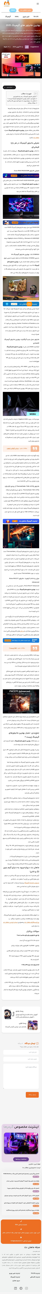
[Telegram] (21, 1288)
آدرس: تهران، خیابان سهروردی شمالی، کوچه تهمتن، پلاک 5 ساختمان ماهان (21, 1233)
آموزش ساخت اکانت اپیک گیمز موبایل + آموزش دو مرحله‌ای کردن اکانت (26, 1016)
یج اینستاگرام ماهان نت (31, 922)
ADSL (17, 16)
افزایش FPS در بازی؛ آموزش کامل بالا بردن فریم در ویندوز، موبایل (21, 1196)
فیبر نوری (26, 16)
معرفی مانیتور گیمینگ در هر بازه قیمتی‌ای (24, 97)
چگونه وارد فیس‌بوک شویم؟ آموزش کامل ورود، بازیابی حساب (22, 1181)
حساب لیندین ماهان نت (10, 922)
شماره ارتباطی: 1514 (21, 1225)
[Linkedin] (15, 1288)
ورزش (22, 631)
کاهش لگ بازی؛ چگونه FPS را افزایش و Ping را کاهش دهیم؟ (23, 1188)
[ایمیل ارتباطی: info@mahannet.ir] (21, 1237)
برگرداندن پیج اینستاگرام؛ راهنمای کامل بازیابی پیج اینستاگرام (22, 1210)
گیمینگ (8, 16)
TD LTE (35, 16)
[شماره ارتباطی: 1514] (21, 1221)
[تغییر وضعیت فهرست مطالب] (34, 93)
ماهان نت (36, 138)
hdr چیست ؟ (13, 648)
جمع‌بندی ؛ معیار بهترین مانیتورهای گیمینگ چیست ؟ (21, 99)
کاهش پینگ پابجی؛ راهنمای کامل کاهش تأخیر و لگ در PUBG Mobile (21, 1174)
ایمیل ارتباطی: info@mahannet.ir (21, 1241)
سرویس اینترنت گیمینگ (31, 883)
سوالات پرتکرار (32, 103)
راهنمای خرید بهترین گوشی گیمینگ (15, 1027)
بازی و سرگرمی (26, 47)
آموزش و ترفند (36, 1184)
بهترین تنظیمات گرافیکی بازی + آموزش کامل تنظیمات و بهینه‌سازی (21, 1203)
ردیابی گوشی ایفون (13, 448)
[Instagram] (26, 1288)
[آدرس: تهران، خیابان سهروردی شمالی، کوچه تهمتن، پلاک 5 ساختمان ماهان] (21, 1229)
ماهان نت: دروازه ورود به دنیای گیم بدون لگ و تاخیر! (21, 101)
